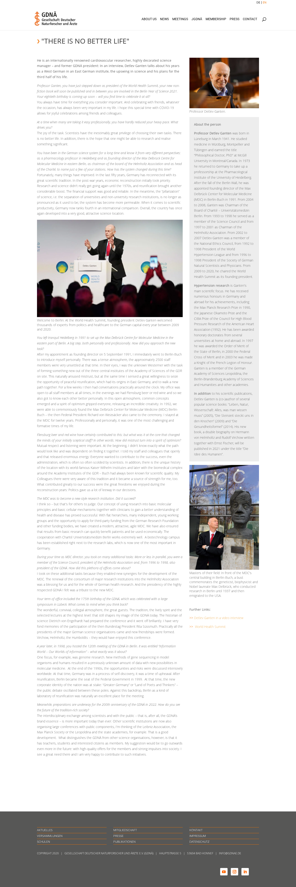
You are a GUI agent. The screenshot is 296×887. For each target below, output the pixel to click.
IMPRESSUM (197, 836)
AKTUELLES (44, 830)
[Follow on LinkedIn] (245, 871)
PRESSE (118, 836)
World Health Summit (210, 626)
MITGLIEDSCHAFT (125, 830)
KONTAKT (196, 830)
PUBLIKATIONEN (124, 841)
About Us (149, 19)
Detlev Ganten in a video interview (218, 618)
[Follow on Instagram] (234, 871)
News (164, 19)
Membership (216, 19)
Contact (250, 19)
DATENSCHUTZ (199, 841)
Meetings (180, 19)
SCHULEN (43, 841)
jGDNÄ (196, 19)
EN (264, 2)
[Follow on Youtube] (224, 871)
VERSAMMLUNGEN (49, 836)
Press (234, 19)
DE (258, 2)
